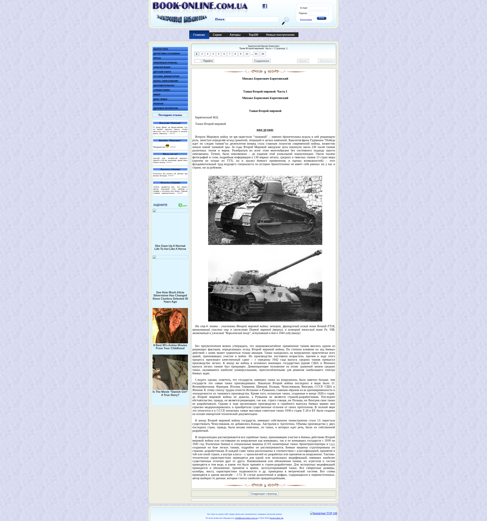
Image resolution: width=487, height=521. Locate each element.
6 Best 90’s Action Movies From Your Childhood (170, 347)
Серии (217, 34)
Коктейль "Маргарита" (170, 140)
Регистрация (306, 19)
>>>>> (172, 133)
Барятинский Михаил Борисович (263, 46)
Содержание (261, 60)
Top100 (253, 34)
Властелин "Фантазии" (170, 123)
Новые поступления (280, 34)
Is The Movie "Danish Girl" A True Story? (170, 393)
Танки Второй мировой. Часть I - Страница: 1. (263, 48)
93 (256, 54)
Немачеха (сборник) (170, 169)
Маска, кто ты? (170, 154)
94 (263, 54)
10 (247, 54)
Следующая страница (264, 493)
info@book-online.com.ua (246, 518)
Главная (199, 34)
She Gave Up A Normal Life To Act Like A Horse (170, 247)
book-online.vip (276, 518)
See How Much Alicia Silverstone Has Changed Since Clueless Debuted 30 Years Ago (170, 297)
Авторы (235, 34)
